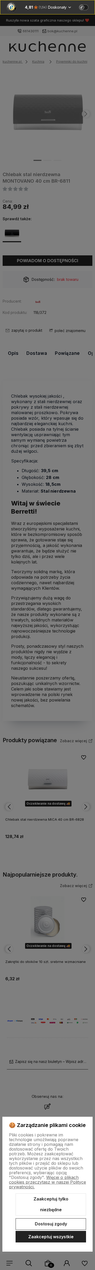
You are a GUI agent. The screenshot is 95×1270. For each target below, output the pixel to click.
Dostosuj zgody (51, 1223)
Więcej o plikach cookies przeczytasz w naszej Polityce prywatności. (47, 1182)
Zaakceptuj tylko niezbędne (51, 1204)
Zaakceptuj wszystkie (51, 1236)
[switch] (83, 7)
